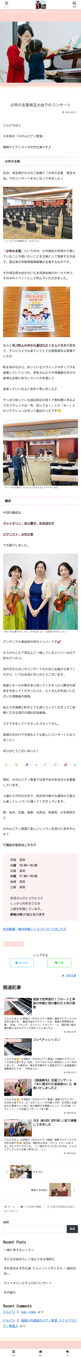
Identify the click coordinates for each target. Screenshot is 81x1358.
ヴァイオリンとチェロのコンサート (28, 1283)
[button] (73, 716)
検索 (6, 1222)
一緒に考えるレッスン (19, 1249)
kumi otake (28, 1311)
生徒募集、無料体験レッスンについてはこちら (34, 929)
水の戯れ (10, 1292)
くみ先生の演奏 (15, 944)
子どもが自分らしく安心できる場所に (29, 1259)
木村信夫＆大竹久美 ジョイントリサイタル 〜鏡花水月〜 (40, 1271)
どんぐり (9, 1311)
